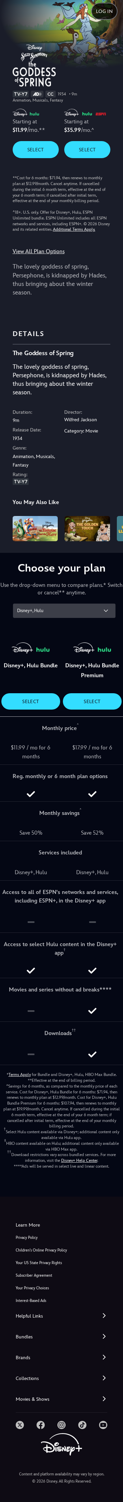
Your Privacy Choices (32, 1288)
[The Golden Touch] (87, 528)
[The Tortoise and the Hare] (35, 528)
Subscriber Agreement (34, 1275)
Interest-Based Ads (31, 1301)
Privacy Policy (27, 1237)
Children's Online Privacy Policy (41, 1250)
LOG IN (104, 11)
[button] (61, 1316)
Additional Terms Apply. (74, 229)
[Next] (111, 527)
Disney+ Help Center (79, 1160)
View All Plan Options (39, 251)
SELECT (35, 149)
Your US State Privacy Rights (39, 1263)
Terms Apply (20, 1074)
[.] (20, 1425)
